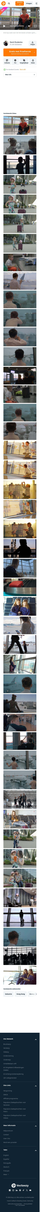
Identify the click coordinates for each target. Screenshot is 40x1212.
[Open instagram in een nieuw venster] (12, 1189)
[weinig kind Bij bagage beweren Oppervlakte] (19, 393)
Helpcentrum (8, 1130)
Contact (6, 1134)
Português (7, 1162)
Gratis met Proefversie (20, 52)
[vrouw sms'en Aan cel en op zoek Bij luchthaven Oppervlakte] (19, 624)
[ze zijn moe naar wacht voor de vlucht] (19, 567)
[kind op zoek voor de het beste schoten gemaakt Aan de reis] (19, 124)
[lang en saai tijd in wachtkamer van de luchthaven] (19, 955)
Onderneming (8, 1055)
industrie (8, 993)
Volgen (32, 44)
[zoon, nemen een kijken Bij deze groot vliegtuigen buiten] (19, 375)
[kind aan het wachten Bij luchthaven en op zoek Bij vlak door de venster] (19, 298)
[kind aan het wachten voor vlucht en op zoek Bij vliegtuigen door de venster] (19, 280)
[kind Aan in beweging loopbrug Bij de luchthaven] (19, 721)
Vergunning (7, 1090)
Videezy (6, 1051)
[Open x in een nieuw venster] (26, 1189)
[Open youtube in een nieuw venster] (29, 1189)
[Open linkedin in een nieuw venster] (16, 1189)
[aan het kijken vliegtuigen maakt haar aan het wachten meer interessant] (19, 702)
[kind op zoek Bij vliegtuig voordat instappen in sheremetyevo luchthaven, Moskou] (19, 430)
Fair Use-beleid (19, 1204)
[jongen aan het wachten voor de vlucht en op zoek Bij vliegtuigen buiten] (19, 336)
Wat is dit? (23, 69)
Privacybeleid (27, 1203)
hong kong (21, 993)
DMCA (5, 1094)
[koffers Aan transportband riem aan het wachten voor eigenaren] (19, 586)
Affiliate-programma (10, 1098)
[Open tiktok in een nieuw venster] (22, 1189)
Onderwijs (7, 1059)
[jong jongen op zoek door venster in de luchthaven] (19, 163)
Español (6, 1158)
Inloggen (29, 3)
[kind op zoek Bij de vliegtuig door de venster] (19, 759)
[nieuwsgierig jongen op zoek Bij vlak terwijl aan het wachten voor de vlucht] (19, 317)
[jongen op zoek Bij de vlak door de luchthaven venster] (19, 412)
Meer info (8, 74)
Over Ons (6, 1138)
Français (6, 1170)
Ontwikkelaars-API (9, 1063)
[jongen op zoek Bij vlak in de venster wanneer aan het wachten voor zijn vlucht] (19, 355)
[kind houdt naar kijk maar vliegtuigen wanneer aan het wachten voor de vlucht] (19, 683)
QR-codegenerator (10, 1077)
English (6, 1154)
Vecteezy (6, 1047)
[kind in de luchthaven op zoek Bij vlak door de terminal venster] (19, 778)
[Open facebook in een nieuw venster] (9, 1189)
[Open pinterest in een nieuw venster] (19, 1189)
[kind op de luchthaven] (19, 643)
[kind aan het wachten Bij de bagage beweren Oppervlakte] (19, 261)
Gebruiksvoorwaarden (14, 1203)
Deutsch (6, 1166)
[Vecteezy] (3, 3)
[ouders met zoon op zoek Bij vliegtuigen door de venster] (19, 740)
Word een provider (10, 1141)
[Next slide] (31, 993)
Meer (5, 1174)
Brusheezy (7, 1043)
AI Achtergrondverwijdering (13, 1073)
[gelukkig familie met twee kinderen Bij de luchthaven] (19, 798)
